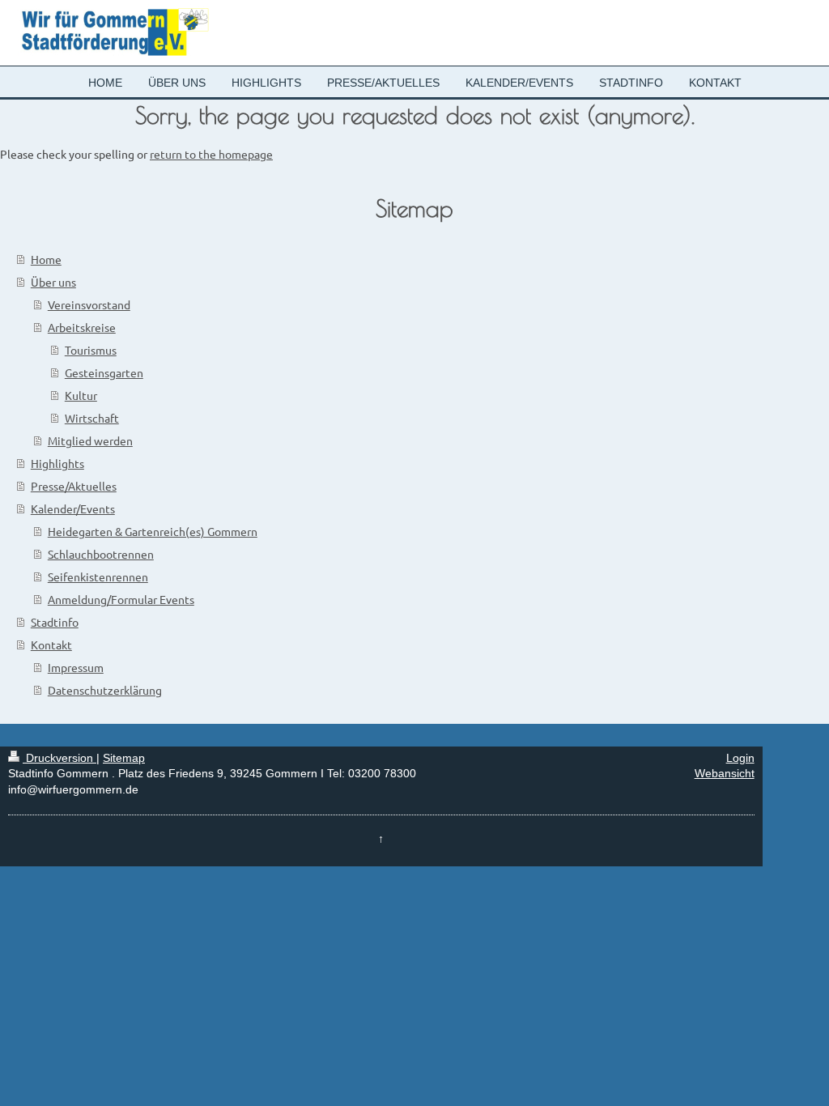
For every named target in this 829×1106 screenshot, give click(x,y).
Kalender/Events (73, 508)
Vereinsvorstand (89, 304)
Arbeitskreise (82, 327)
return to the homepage (211, 154)
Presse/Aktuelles (74, 486)
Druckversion (59, 757)
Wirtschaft (92, 417)
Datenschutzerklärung (105, 690)
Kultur (81, 395)
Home (46, 259)
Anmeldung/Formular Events (121, 599)
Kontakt (51, 644)
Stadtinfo (55, 622)
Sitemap (124, 757)
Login (740, 757)
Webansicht (725, 773)
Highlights (57, 463)
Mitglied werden (90, 440)
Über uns (53, 281)
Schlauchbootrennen (101, 554)
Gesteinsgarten (104, 372)
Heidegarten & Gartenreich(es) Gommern (152, 531)
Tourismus (91, 349)
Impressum (76, 667)
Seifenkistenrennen (98, 576)
